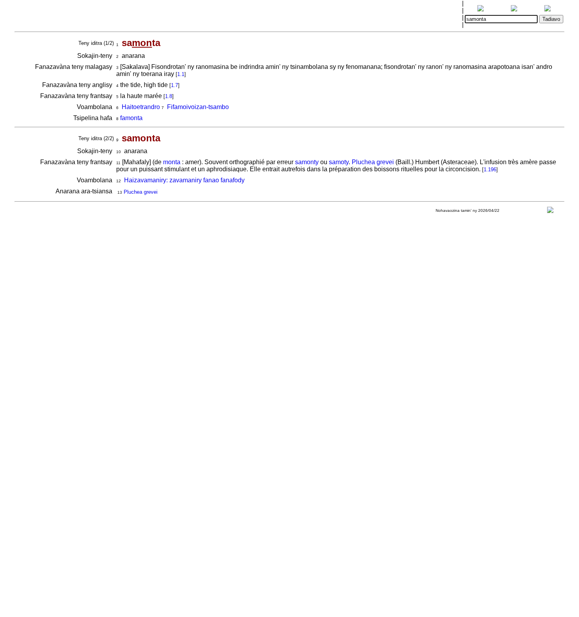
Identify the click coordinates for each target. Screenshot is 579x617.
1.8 (168, 96)
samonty (307, 162)
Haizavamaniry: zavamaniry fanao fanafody (184, 180)
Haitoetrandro (141, 107)
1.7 (174, 85)
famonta (131, 118)
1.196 (490, 169)
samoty (339, 162)
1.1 (180, 74)
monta (171, 162)
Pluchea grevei (373, 162)
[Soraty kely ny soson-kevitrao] (550, 211)
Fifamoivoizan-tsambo (198, 107)
